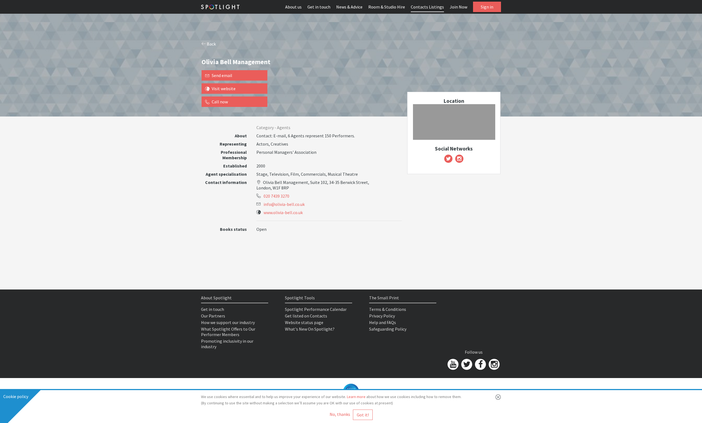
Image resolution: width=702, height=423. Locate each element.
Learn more (356, 396)
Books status (233, 229)
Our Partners (213, 316)
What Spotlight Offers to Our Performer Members (228, 331)
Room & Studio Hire (386, 7)
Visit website (224, 88)
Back (211, 44)
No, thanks (340, 414)
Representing (233, 144)
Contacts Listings (427, 7)
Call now (220, 101)
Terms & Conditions (387, 309)
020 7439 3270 (276, 196)
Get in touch (318, 7)
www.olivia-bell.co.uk (283, 212)
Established (235, 166)
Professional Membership (234, 154)
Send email (222, 75)
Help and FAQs (382, 322)
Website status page (304, 322)
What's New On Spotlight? (310, 329)
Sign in (487, 7)
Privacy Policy (382, 316)
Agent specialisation (226, 174)
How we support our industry (228, 322)
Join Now (458, 7)
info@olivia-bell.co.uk (284, 204)
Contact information (226, 182)
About (241, 135)
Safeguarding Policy (387, 329)
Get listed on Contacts (306, 316)
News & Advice (349, 7)
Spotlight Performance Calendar (316, 309)
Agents (283, 127)
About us (293, 7)
